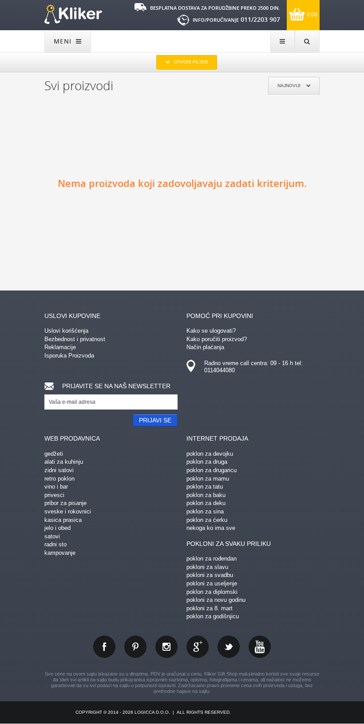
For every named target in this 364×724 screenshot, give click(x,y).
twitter (229, 647)
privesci (54, 495)
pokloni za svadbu (209, 575)
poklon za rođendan (211, 558)
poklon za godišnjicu (212, 616)
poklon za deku (206, 503)
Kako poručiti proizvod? (216, 339)
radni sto (55, 544)
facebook (104, 647)
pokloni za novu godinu (215, 600)
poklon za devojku (209, 453)
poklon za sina (205, 511)
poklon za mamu (207, 478)
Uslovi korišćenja (66, 330)
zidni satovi (59, 470)
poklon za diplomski (211, 592)
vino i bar (56, 486)
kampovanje (59, 552)
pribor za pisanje (65, 503)
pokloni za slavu (207, 567)
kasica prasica (63, 520)
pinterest (135, 647)
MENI (64, 41)
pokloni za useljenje (211, 583)
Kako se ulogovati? (211, 330)
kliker (73, 14)
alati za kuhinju (63, 461)
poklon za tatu (204, 486)
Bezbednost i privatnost (74, 339)
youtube (260, 647)
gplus (197, 647)
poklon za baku (206, 495)
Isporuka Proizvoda (69, 355)
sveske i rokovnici (67, 511)
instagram (166, 647)
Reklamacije (60, 347)
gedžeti (53, 453)
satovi (52, 536)
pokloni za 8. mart (209, 608)
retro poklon (59, 478)
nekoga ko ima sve (210, 528)
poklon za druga (206, 461)
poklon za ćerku (206, 520)
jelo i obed (57, 528)
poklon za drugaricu (211, 470)
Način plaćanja (205, 347)
